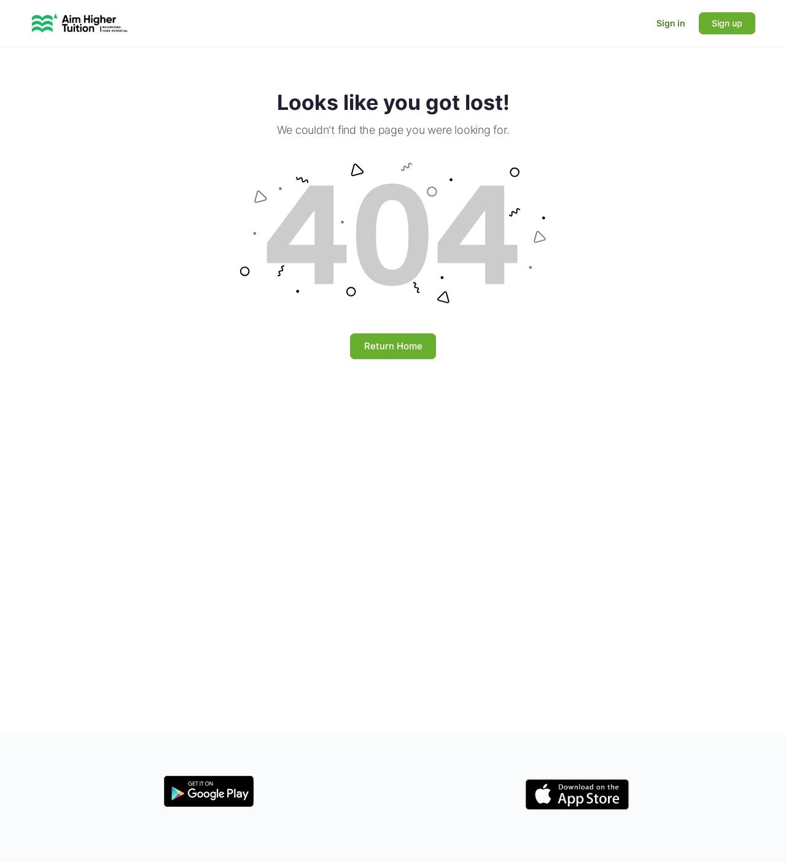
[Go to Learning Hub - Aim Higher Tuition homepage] (80, 22)
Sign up (727, 23)
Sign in (670, 23)
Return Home (393, 346)
